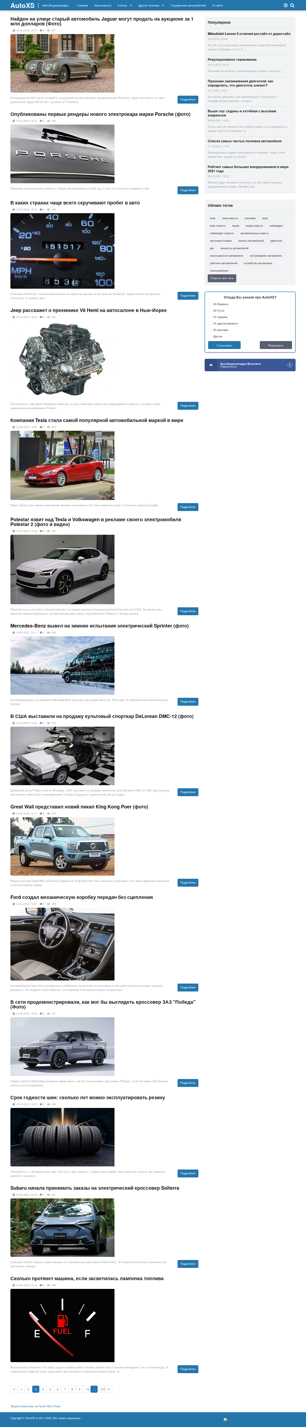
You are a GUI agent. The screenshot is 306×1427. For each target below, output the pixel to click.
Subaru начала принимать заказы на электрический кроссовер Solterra (94, 1187)
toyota (235, 225)
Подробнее (188, 99)
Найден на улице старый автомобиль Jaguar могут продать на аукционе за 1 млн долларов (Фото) (102, 21)
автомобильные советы (254, 233)
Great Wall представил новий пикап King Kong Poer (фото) (79, 806)
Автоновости (102, 5)
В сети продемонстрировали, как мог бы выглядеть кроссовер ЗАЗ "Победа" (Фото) (102, 1004)
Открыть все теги (222, 278)
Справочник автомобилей (188, 5)
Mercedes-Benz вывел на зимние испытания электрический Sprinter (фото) (99, 625)
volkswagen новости (222, 233)
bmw (212, 218)
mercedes (250, 218)
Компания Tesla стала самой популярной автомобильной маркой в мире (96, 420)
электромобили (219, 270)
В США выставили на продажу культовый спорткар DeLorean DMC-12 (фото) (102, 716)
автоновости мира (221, 240)
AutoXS (22, 5)
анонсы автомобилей (251, 240)
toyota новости (254, 225)
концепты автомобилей (235, 248)
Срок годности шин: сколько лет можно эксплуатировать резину (87, 1097)
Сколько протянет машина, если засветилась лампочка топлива (87, 1278)
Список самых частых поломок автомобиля (244, 141)
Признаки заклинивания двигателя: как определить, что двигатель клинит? (240, 83)
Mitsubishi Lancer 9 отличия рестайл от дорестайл (249, 33)
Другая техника (148, 5)
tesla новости (218, 225)
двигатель (276, 240)
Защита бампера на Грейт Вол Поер (35, 1406)
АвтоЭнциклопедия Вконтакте (240, 365)
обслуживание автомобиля (266, 255)
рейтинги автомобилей (223, 263)
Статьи (122, 5)
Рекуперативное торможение (232, 59)
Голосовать (224, 345)
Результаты (276, 345)
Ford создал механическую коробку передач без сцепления (81, 897)
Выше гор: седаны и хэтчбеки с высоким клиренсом (242, 113)
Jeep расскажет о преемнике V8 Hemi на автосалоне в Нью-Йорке (88, 310)
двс (212, 248)
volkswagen (276, 225)
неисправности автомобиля (226, 255)
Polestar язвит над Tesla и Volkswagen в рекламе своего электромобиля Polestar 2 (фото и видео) (95, 521)
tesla (265, 218)
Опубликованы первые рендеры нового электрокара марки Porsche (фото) (100, 113)
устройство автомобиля (258, 263)
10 (87, 1389)
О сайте (217, 5)
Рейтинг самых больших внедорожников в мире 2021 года (248, 168)
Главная (82, 5)
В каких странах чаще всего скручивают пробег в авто (75, 202)
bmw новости (230, 218)
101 (103, 1389)
